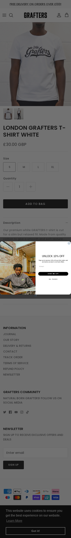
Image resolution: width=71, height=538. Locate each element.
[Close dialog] (69, 243)
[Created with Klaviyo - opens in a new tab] (35, 296)
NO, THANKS (53, 279)
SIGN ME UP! (53, 274)
